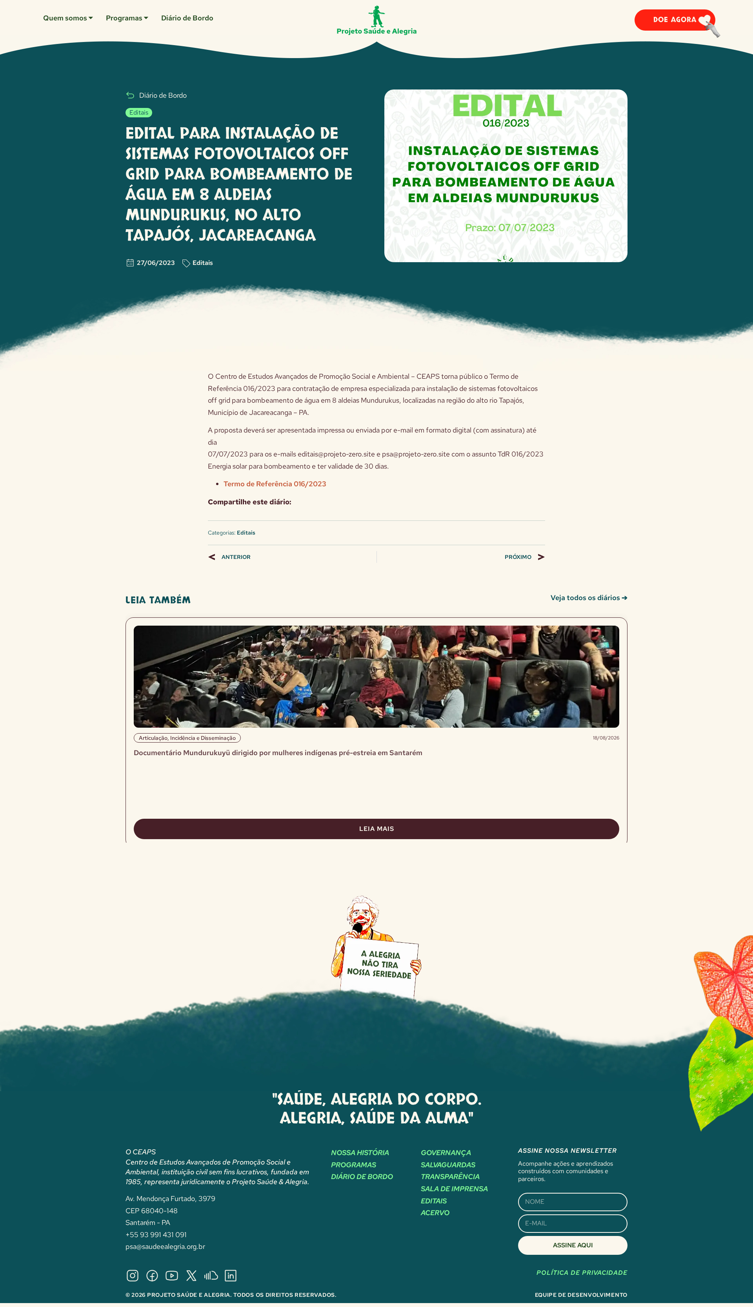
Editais (203, 263)
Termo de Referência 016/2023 (275, 483)
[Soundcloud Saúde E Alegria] (211, 1276)
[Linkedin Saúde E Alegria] (231, 1276)
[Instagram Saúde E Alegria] (133, 1276)
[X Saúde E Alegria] (191, 1276)
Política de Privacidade (582, 1273)
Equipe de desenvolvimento (581, 1294)
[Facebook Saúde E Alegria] (152, 1276)
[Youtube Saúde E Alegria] (172, 1276)
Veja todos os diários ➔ (589, 597)
